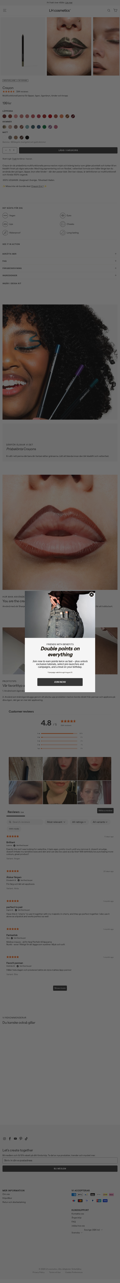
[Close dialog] (91, 594)
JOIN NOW (60, 681)
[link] (60, 614)
